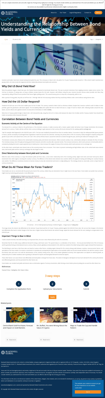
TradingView (14, 270)
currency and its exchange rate (83, 129)
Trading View (74, 225)
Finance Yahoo (24, 270)
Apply (52, 297)
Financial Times (6, 270)
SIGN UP (98, 12)
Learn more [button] (78, 387)
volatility (49, 109)
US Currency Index (37, 107)
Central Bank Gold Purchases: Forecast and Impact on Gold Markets (18, 326)
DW (19, 270)
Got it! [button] (88, 392)
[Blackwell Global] (9, 13)
